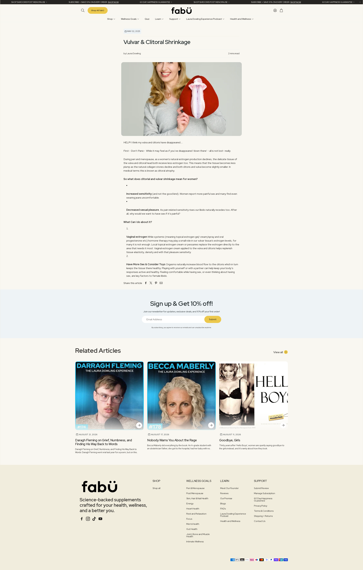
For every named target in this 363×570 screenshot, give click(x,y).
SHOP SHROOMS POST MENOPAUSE (186, 2)
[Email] (161, 283)
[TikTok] (94, 519)
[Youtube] (100, 519)
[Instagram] (88, 519)
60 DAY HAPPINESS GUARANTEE (131, 2)
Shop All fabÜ (97, 10)
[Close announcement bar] (360, 2)
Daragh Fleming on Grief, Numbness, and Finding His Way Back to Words (103, 442)
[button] (82, 10)
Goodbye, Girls (229, 440)
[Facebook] (82, 519)
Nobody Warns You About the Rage (172, 440)
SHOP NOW (89, 2)
